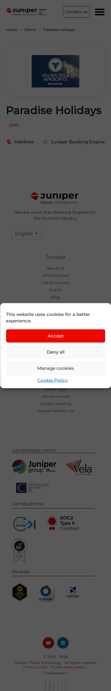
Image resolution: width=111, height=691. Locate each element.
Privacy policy (35, 667)
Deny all (56, 352)
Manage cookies (55, 368)
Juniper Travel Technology (38, 662)
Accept (56, 336)
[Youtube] (48, 643)
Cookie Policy (52, 380)
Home (11, 29)
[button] (26, 233)
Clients (30, 29)
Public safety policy (68, 667)
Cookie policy (55, 673)
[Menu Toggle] (99, 11)
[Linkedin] (63, 643)
